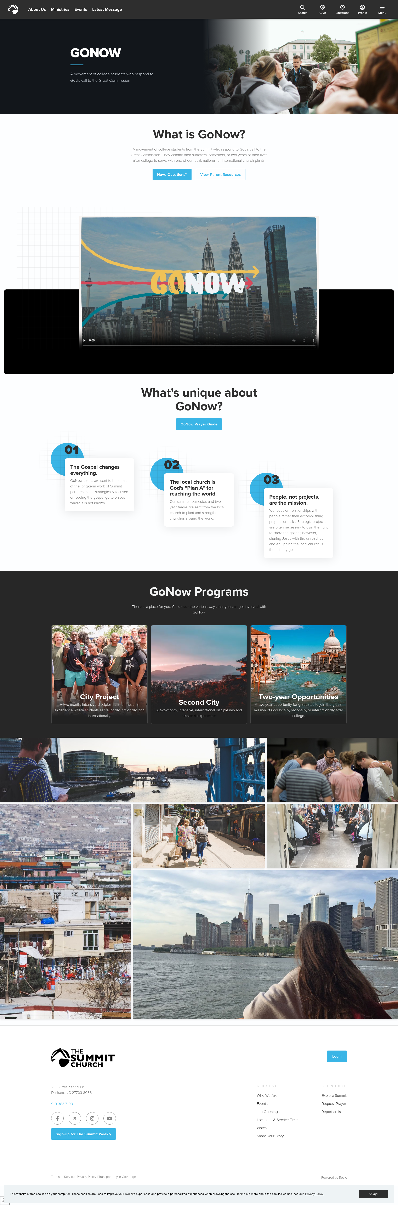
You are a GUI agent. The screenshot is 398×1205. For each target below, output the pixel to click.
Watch (262, 1127)
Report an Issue (334, 1111)
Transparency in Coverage (117, 1176)
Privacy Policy (86, 1176)
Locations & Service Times (278, 1119)
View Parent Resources (220, 174)
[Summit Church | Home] (13, 9)
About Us (37, 9)
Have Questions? (172, 174)
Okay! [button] (373, 1193)
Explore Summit (334, 1095)
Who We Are (267, 1095)
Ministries (60, 9)
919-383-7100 (62, 1103)
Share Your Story (270, 1135)
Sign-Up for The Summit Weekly (83, 1134)
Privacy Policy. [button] (314, 1193)
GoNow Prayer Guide (199, 424)
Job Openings (268, 1111)
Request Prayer (334, 1103)
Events (80, 9)
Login (337, 1056)
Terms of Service (63, 1176)
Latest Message (107, 9)
